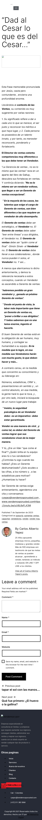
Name (5, 617)
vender (25, 519)
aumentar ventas (31, 515)
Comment (7, 597)
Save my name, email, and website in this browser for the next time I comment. (22, 664)
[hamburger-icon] (16, 8)
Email (5, 632)
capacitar (6, 519)
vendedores (16, 519)
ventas (5, 522)
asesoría (19, 515)
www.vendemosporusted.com (18, 501)
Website (6, 647)
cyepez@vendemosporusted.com (20, 497)
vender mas (34, 519)
